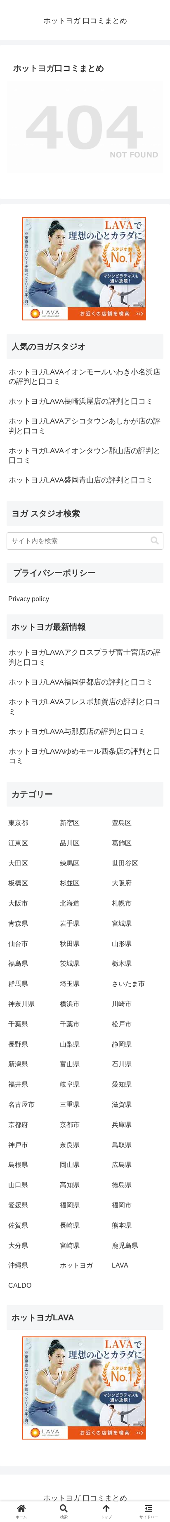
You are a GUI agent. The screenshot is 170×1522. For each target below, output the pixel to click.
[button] (154, 541)
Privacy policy (28, 598)
